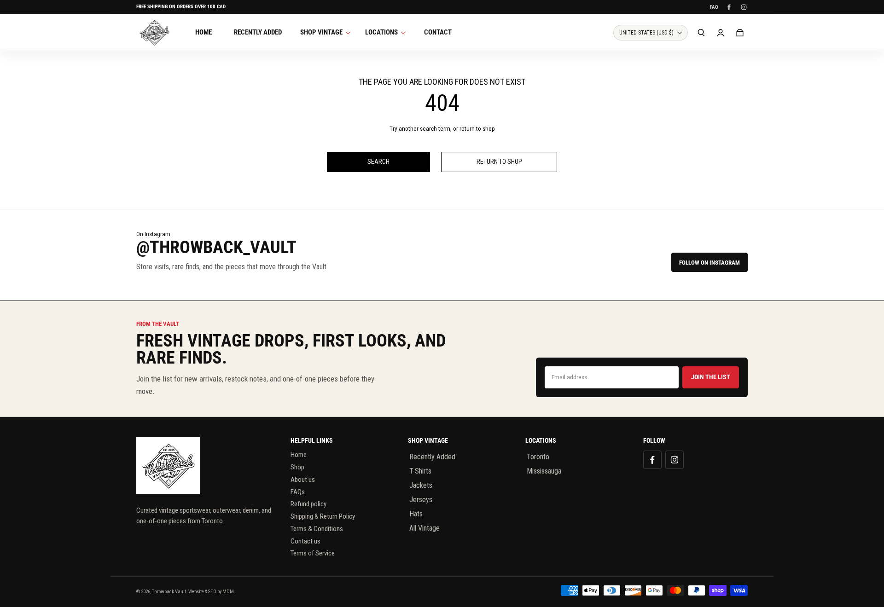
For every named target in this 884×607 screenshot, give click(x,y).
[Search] (701, 32)
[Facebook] (729, 7)
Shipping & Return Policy (323, 516)
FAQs (298, 492)
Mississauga (544, 471)
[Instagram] (743, 7)
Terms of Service (313, 553)
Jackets (420, 485)
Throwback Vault (169, 592)
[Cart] (740, 32)
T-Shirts (420, 471)
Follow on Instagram (709, 262)
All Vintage (424, 528)
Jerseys (420, 499)
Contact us (305, 541)
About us (303, 479)
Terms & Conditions (317, 529)
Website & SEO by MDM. (211, 592)
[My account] (720, 32)
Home (299, 455)
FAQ (714, 7)
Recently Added (432, 456)
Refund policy (308, 504)
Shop (297, 467)
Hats (416, 513)
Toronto (538, 456)
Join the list (710, 377)
